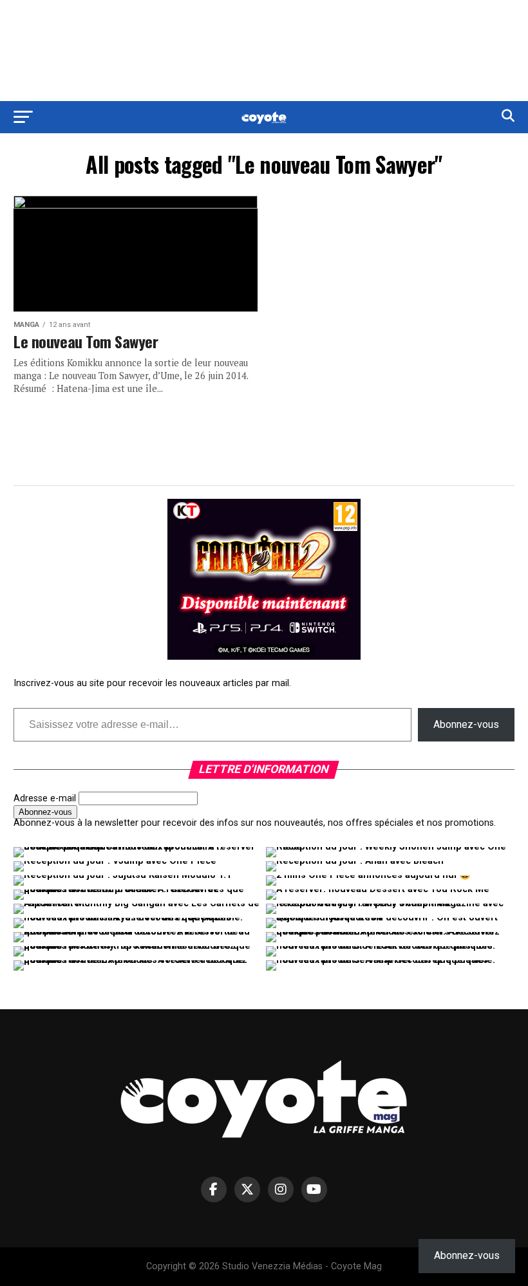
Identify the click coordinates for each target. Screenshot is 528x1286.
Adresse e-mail (45, 798)
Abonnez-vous (466, 724)
